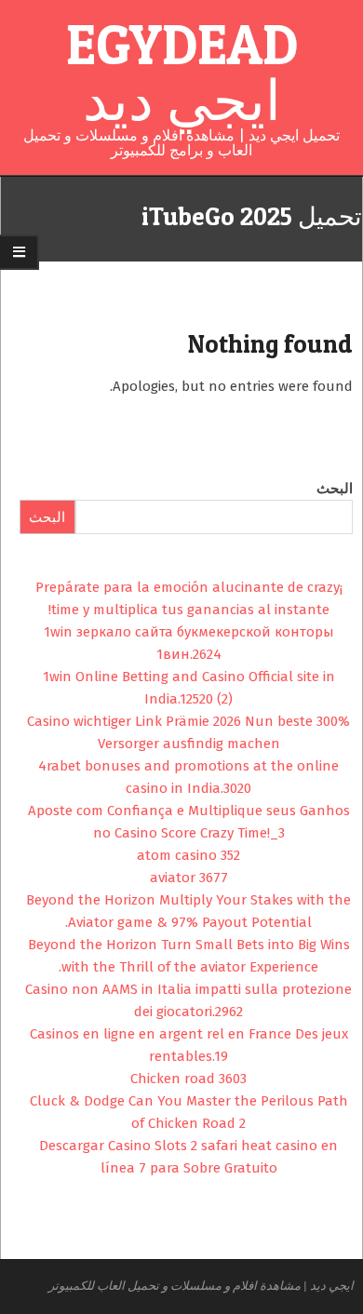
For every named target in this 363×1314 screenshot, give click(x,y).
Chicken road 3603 (188, 1078)
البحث (334, 488)
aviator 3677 (189, 877)
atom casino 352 (188, 855)
